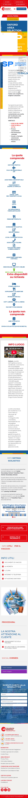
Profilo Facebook (7, 667)
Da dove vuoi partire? (22, 65)
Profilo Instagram (7, 671)
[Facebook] (2, 789)
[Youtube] (8, 789)
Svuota (22, 70)
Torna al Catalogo (14, 19)
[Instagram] (5, 789)
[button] (14, 9)
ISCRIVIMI (14, 717)
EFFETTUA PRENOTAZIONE (1, 75)
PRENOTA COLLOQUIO (1, 99)
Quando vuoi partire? (22, 58)
